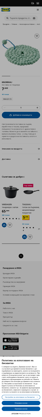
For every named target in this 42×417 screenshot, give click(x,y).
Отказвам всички (21, 403)
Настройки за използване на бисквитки (20, 397)
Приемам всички (21, 409)
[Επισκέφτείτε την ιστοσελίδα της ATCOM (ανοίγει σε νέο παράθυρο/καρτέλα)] (21, 413)
